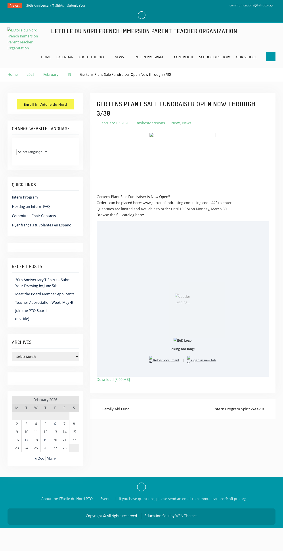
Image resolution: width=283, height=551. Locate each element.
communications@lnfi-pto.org (251, 5)
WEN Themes (186, 515)
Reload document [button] (165, 360)
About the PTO (91, 57)
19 (45, 440)
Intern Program (149, 57)
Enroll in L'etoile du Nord (45, 104)
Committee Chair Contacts (34, 215)
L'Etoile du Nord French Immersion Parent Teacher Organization (144, 31)
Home (46, 57)
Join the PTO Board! (31, 310)
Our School (246, 57)
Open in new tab (203, 360)
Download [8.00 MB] (113, 379)
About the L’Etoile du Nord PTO (67, 498)
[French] (23, 145)
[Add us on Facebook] (141, 487)
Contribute (184, 57)
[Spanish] (27, 145)
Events (105, 498)
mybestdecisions (151, 123)
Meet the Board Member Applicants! (45, 294)
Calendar (64, 57)
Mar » (51, 458)
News (119, 57)
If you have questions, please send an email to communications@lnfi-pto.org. (183, 498)
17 (26, 440)
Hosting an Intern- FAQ (31, 206)
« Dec (39, 458)
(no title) (22, 318)
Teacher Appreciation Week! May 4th (45, 302)
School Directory (215, 57)
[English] (18, 145)
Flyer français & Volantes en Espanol (42, 225)
